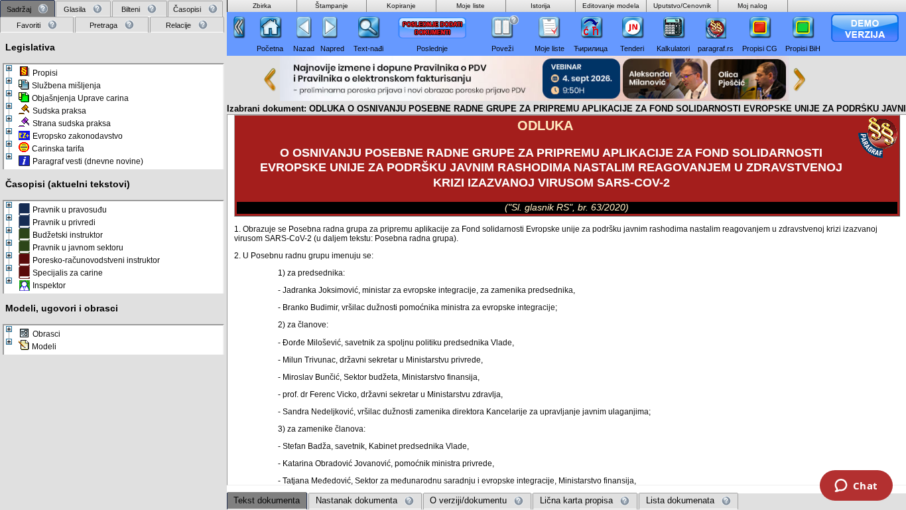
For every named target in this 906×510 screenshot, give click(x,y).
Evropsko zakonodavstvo (77, 136)
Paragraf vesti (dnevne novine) (87, 161)
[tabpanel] (113, 270)
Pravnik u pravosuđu (69, 209)
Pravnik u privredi (64, 222)
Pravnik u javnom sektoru (77, 247)
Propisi (45, 73)
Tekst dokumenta (266, 500)
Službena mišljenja (66, 85)
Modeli (44, 346)
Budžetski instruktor (67, 235)
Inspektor (49, 285)
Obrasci (46, 334)
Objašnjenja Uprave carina (80, 98)
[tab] (27, 9)
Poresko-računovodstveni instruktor (96, 260)
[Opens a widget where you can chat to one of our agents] (856, 486)
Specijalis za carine (67, 273)
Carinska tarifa (58, 148)
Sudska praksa (59, 111)
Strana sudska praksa (71, 123)
